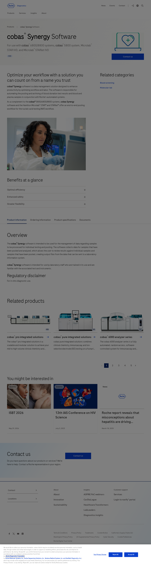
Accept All (131, 555)
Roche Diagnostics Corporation (15, 556)
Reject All (115, 555)
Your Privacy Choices (100, 555)
